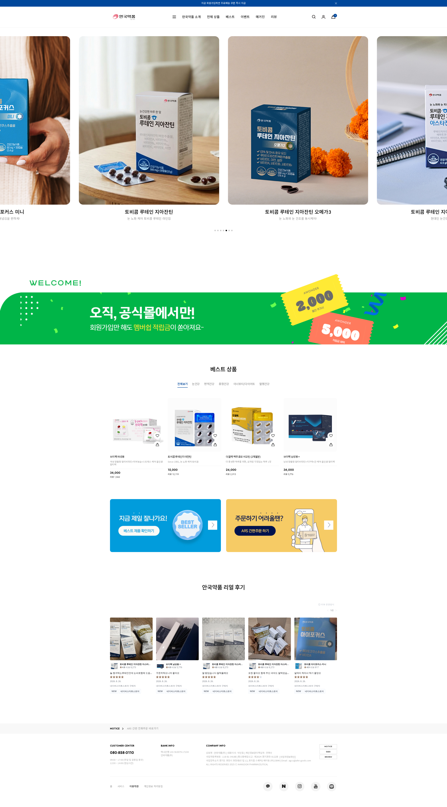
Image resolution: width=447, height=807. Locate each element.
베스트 (230, 17)
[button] (215, 230)
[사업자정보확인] (287, 756)
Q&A (328, 751)
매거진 (260, 17)
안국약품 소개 (191, 17)
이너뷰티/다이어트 (244, 384)
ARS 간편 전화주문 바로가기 (143, 728)
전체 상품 (213, 17)
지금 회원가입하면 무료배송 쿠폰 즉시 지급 (223, 3)
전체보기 (182, 384)
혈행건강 (264, 384)
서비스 (121, 786)
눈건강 (196, 384)
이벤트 (245, 17)
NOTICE (328, 746)
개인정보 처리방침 (153, 786)
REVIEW (328, 756)
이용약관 (134, 786)
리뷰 (274, 17)
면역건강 (209, 384)
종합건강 (224, 384)
